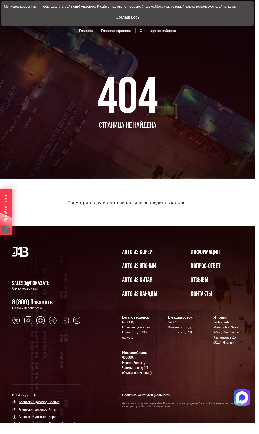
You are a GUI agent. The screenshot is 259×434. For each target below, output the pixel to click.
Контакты (201, 293)
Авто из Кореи (137, 251)
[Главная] (20, 252)
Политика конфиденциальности (146, 395)
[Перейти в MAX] (28, 320)
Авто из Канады (139, 293)
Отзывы (199, 279)
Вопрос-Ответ (205, 265)
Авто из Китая (137, 279)
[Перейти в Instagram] (77, 320)
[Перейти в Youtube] (65, 320)
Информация (205, 251)
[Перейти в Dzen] (40, 320)
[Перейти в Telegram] (53, 320)
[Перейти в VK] (16, 320)
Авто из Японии (139, 265)
